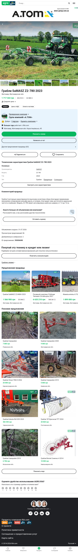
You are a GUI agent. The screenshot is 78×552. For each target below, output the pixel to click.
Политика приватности (13, 530)
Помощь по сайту (39, 509)
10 (35, 490)
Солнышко (58, 180)
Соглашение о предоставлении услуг (19, 534)
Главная (7, 550)
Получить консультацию (39, 256)
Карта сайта (7, 538)
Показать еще (39, 471)
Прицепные (48, 180)
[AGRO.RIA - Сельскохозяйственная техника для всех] (9, 3)
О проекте (6, 526)
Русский (71, 543)
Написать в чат (39, 140)
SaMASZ (39, 169)
